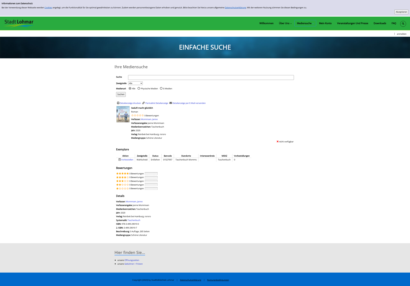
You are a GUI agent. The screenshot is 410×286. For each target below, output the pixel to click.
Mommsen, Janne (149, 119)
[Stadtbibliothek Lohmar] (18, 23)
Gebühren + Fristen (133, 263)
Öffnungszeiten (131, 260)
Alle (133, 88)
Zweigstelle (121, 83)
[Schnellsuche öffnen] (403, 24)
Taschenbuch (134, 220)
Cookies (48, 7)
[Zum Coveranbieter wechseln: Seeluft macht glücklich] (123, 114)
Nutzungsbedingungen (218, 279)
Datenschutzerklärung (235, 7)
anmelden (401, 33)
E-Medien (167, 88)
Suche (119, 76)
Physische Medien (149, 88)
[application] (285, 23)
